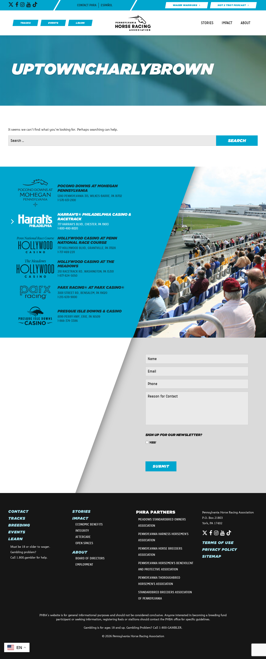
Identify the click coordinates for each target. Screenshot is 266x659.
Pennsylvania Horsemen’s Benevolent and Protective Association (165, 566)
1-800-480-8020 (68, 228)
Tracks (16, 518)
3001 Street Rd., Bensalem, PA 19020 (82, 293)
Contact (18, 511)
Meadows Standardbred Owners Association (162, 522)
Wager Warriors (184, 5)
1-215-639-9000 (67, 297)
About (245, 23)
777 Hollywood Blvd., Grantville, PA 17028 (87, 248)
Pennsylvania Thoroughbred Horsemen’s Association (159, 581)
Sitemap (211, 556)
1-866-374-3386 (68, 321)
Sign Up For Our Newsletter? (173, 435)
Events (16, 532)
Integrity (82, 531)
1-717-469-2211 (66, 252)
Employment (84, 564)
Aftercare (83, 537)
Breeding (19, 525)
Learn (15, 539)
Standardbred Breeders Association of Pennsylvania (165, 595)
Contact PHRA (86, 5)
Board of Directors (90, 558)
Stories (207, 23)
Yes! (152, 442)
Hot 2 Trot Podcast (232, 5)
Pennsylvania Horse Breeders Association (160, 551)
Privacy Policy (219, 549)
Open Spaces (84, 543)
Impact (227, 23)
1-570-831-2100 (67, 200)
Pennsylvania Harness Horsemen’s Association (163, 537)
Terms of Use (218, 543)
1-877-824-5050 (67, 276)
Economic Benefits (89, 524)
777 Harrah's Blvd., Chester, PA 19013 (83, 224)
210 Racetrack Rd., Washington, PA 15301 (86, 271)
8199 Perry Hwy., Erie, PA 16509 (79, 317)
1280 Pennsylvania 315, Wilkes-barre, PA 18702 (90, 196)
